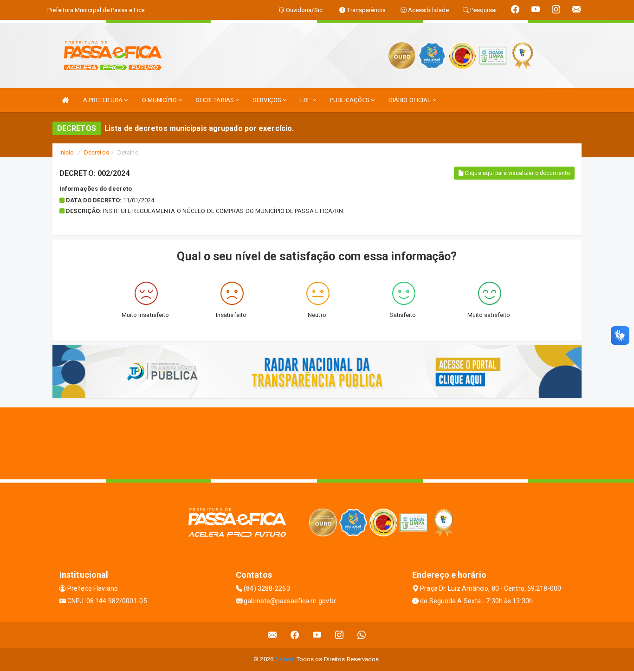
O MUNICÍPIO (160, 100)
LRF (306, 100)
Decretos (96, 152)
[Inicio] (65, 100)
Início (66, 152)
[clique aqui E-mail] (273, 635)
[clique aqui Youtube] (317, 635)
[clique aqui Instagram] (339, 635)
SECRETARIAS (215, 100)
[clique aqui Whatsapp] (362, 635)
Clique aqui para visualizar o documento (516, 173)
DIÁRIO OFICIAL (410, 100)
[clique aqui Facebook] (295, 635)
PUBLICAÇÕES (350, 100)
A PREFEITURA (103, 100)
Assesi (284, 659)
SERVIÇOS (268, 100)
